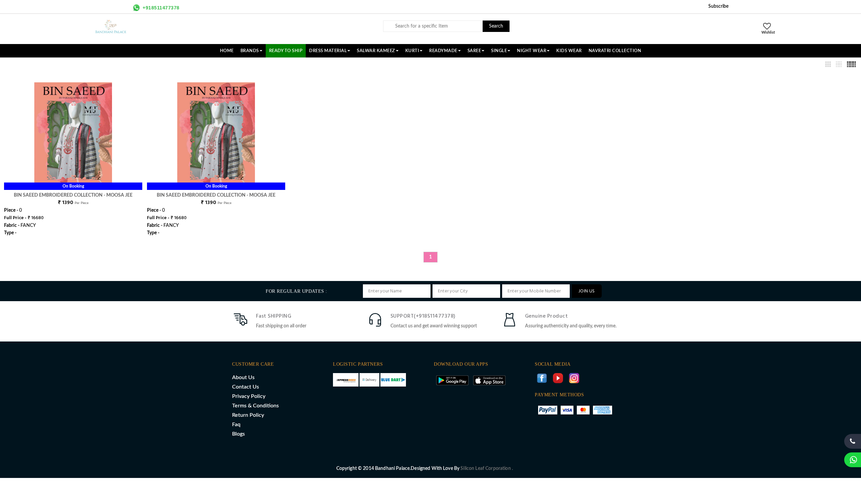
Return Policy (248, 415)
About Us (243, 377)
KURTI (412, 51)
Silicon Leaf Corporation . (486, 468)
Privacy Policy (248, 396)
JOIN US (586, 291)
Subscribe (718, 6)
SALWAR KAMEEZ (376, 51)
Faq (236, 424)
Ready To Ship (286, 51)
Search (496, 26)
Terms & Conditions (255, 405)
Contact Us (245, 387)
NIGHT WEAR (531, 51)
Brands (249, 51)
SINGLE (499, 51)
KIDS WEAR (569, 51)
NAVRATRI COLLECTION (615, 51)
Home (227, 51)
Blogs (238, 434)
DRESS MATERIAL (328, 51)
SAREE (474, 51)
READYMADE (443, 51)
